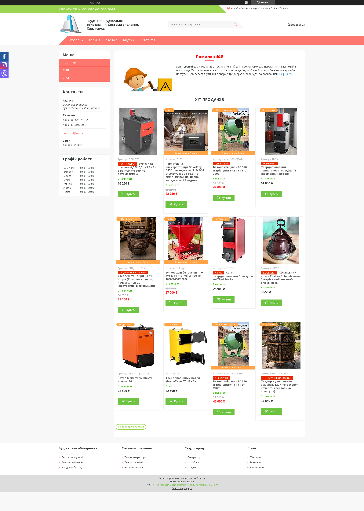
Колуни (191, 467)
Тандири (255, 457)
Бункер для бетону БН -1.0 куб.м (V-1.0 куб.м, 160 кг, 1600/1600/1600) (184, 276)
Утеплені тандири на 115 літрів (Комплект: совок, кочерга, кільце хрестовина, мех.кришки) (136, 281)
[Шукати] (235, 24)
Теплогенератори (135, 457)
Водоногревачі (134, 467)
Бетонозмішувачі (72, 457)
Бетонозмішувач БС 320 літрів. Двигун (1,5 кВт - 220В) (230, 385)
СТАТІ (66, 77)
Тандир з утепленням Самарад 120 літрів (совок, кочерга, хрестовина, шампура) (280, 386)
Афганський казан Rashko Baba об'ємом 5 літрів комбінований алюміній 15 (280, 278)
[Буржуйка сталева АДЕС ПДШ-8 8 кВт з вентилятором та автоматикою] (138, 131)
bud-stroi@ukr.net (74, 133)
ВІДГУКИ (129, 40)
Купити (130, 194)
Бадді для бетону (72, 467)
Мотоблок (193, 462)
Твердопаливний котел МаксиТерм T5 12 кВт (183, 379)
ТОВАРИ (94, 40)
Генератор (194, 457)
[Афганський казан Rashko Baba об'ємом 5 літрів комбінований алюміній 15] (281, 240)
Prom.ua (201, 478)
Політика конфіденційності (203, 485)
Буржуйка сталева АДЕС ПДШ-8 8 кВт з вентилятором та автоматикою (137, 169)
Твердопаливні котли (138, 462)
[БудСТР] (71, 24)
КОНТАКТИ (147, 40)
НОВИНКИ (69, 62)
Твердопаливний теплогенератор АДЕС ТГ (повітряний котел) (279, 170)
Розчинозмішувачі (73, 462)
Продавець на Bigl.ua (182, 481)
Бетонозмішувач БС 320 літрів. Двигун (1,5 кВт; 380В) (230, 170)
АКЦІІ (66, 70)
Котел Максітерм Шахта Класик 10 (135, 379)
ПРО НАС (111, 40)
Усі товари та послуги (131, 426)
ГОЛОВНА (76, 40)
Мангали (255, 462)
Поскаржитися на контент (171, 485)
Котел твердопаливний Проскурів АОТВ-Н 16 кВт (233, 276)
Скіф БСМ (285, 74)
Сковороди (257, 467)
